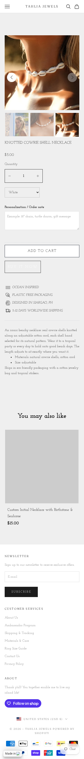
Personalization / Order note (24, 207)
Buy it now (23, 267)
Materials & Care (17, 641)
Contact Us (12, 656)
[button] (11, 77)
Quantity (11, 164)
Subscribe (21, 592)
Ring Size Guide (16, 649)
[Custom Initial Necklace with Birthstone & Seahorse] (41, 466)
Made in (10, 753)
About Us (11, 617)
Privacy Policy (14, 664)
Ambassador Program (20, 625)
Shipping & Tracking (19, 633)
